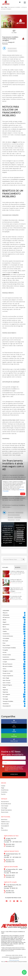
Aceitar (22, 494)
